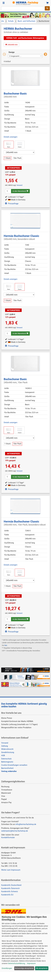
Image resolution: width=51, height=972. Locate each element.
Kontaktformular (8, 837)
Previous (4, 54)
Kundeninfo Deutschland (11, 885)
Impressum (31, 963)
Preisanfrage (13, 203)
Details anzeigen (10, 137)
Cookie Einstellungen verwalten (14, 765)
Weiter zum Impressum (10, 870)
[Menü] (3, 3)
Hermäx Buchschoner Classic (21, 237)
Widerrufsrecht (7, 749)
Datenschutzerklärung (16, 963)
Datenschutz (6, 759)
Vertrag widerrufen (9, 771)
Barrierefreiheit (7, 768)
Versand (19, 185)
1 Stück (7, 158)
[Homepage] (25, 3)
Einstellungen (7, 968)
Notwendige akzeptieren (24, 968)
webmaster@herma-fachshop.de (14, 831)
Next (45, 54)
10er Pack (17, 158)
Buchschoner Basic (15, 95)
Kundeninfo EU (7, 895)
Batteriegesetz (7, 762)
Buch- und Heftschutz (26, 21)
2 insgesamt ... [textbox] (15, 56)
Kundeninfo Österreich (10, 888)
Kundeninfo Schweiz (9, 891)
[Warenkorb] (47, 3)
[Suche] (47, 8)
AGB (3, 755)
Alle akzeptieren (42, 968)
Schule (11, 21)
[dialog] (25, 943)
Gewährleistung (7, 752)
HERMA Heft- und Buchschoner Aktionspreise (25, 38)
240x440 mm (12, 45)
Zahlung (4, 746)
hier (5, 645)
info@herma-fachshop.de (25, 824)
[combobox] (23, 8)
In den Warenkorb (19, 191)
